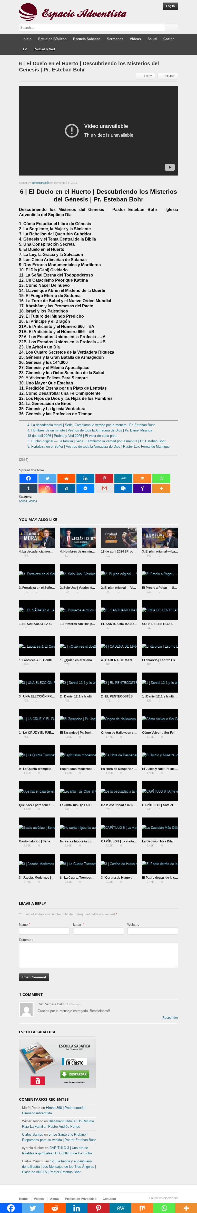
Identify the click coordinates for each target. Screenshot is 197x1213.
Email (77, 924)
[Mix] (142, 478)
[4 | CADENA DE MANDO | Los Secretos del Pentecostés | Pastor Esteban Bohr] (119, 646)
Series (23, 500)
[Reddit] (66, 478)
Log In (170, 6)
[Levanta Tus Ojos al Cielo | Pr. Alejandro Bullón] (78, 791)
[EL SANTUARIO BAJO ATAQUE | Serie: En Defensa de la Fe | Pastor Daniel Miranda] (119, 610)
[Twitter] (47, 478)
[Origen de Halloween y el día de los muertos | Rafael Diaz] (119, 719)
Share (170, 76)
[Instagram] (47, 488)
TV (25, 49)
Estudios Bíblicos (52, 39)
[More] (161, 488)
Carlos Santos (32, 1134)
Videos (135, 39)
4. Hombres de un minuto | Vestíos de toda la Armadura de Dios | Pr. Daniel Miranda (89, 430)
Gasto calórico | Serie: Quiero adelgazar (48, 841)
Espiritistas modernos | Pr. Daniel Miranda (90, 769)
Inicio (27, 39)
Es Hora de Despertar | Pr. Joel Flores (128, 769)
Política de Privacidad (80, 1199)
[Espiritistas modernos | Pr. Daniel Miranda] (78, 755)
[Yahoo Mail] (142, 488)
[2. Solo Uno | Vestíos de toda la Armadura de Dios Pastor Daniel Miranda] (78, 574)
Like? (148, 76)
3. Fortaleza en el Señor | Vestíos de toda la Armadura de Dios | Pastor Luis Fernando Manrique (98, 446)
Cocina (168, 39)
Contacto (109, 1199)
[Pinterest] (104, 478)
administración (41, 182)
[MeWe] (123, 478)
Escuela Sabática (86, 39)
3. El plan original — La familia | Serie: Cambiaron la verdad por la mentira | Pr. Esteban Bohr (96, 441)
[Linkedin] (85, 478)
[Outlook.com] (123, 488)
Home (23, 1199)
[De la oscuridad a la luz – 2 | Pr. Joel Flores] (119, 791)
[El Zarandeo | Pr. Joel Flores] (78, 719)
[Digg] (66, 488)
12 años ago (73, 1004)
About (54, 1199)
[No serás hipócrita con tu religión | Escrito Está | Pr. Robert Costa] (78, 827)
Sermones (115, 39)
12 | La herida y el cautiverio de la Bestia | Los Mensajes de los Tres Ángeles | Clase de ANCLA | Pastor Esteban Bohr (59, 1166)
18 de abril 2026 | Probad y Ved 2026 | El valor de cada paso (72, 436)
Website (133, 924)
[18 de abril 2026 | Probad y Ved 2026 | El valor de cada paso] (119, 537)
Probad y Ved (44, 49)
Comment (26, 940)
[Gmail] (104, 488)
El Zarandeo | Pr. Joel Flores (80, 732)
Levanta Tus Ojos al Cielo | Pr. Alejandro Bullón (94, 805)
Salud (152, 39)
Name (23, 924)
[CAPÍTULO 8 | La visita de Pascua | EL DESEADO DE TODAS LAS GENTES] (119, 827)
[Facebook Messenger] (85, 488)
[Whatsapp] (161, 478)
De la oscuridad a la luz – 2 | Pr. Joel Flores (132, 805)
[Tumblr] (28, 488)
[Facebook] (28, 478)
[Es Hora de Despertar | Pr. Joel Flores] (119, 755)
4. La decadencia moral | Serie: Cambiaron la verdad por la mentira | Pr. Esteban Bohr (91, 425)
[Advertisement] (139, 1061)
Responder (170, 1017)
